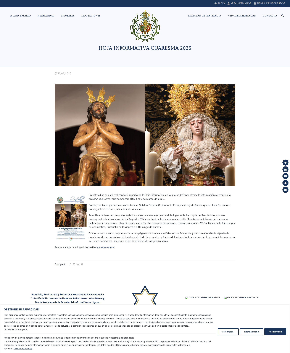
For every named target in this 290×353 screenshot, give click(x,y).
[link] (145, 303)
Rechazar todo (251, 331)
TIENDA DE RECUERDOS (270, 3)
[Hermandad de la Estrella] (145, 26)
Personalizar (228, 331)
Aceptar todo (275, 331)
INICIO (221, 3)
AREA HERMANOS (240, 3)
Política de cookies (23, 348)
